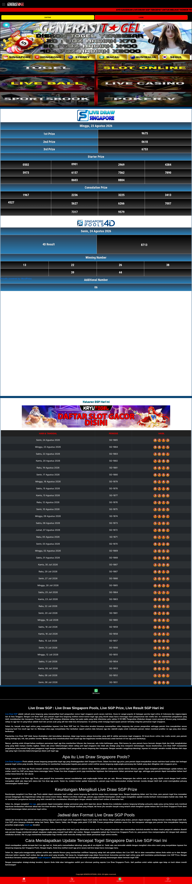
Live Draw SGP (11, 714)
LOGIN (141, 17)
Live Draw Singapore (13, 762)
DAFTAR (48, 17)
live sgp (33, 804)
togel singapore (44, 858)
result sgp (28, 825)
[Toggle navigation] (3, 4)
